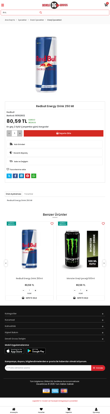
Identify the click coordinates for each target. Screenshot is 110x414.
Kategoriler (11, 313)
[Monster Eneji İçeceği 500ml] (81, 249)
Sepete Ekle (65, 133)
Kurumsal (10, 319)
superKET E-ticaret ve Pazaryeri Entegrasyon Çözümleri (55, 401)
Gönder (99, 368)
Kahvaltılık (10, 326)
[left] (5, 263)
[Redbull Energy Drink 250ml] (29, 249)
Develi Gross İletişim (15, 338)
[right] (104, 263)
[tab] (13, 194)
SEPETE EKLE (31, 298)
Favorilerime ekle (17, 169)
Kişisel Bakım (11, 332)
